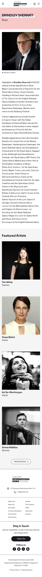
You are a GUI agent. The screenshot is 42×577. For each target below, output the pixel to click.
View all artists (20, 461)
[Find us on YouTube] (28, 549)
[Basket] (34, 3)
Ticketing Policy (26, 570)
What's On (11, 501)
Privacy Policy (14, 570)
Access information (14, 511)
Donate (27, 501)
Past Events (12, 517)
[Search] (38, 3)
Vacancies (28, 511)
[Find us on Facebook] (14, 549)
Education (11, 508)
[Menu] (2, 3)
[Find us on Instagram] (23, 549)
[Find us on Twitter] (19, 549)
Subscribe (21, 539)
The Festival (29, 504)
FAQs (27, 508)
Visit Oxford (12, 514)
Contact (28, 514)
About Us (11, 504)
